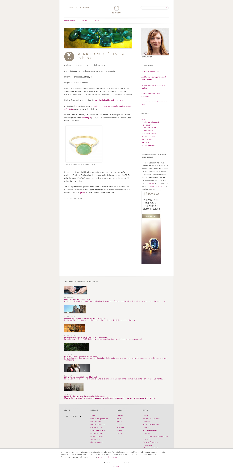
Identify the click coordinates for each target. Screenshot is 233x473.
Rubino (119, 425)
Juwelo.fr (146, 427)
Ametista (119, 416)
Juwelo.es (146, 433)
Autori (84, 20)
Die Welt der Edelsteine (151, 419)
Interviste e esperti (148, 134)
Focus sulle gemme (148, 128)
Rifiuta (126, 463)
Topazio (119, 430)
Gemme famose (147, 131)
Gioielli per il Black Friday (150, 71)
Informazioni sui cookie (107, 457)
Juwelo (96, 20)
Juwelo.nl (146, 422)
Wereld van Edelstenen (151, 425)
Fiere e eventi (146, 125)
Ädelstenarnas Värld (150, 448)
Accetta (106, 463)
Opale (118, 419)
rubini (152, 186)
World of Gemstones (150, 442)
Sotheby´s (86, 118)
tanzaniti (158, 186)
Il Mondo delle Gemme (117, 10)
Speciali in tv (146, 142)
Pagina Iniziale (70, 20)
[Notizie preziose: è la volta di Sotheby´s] (98, 51)
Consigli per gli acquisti (150, 122)
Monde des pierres (150, 430)
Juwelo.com (147, 445)
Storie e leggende (147, 145)
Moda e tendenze (147, 137)
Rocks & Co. (147, 439)
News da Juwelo (147, 139)
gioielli (83, 193)
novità (151, 183)
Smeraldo (120, 427)
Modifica (116, 467)
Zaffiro (119, 433)
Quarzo (119, 422)
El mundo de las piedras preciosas (155, 436)
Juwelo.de (146, 416)
